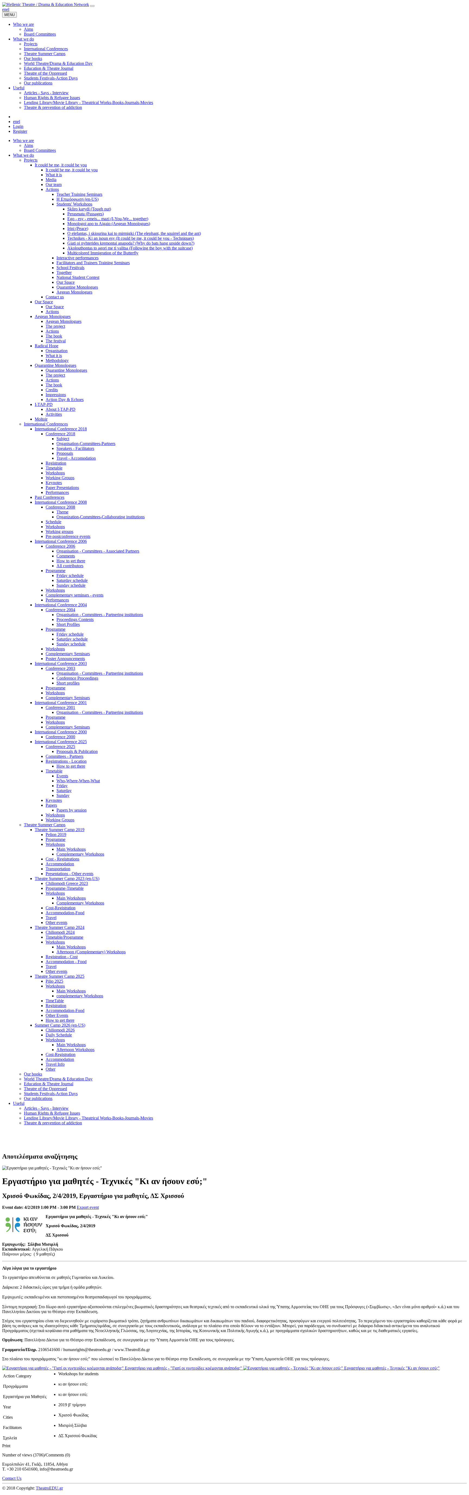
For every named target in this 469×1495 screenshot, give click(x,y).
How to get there (70, 561)
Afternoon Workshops (75, 1049)
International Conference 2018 (61, 429)
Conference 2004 (60, 609)
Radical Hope (46, 345)
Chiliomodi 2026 (60, 1030)
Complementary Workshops (80, 854)
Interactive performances (77, 258)
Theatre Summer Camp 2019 (59, 829)
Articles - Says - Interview (46, 1108)
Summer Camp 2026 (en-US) (60, 1025)
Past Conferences (49, 497)
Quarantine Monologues (77, 287)
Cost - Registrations (62, 859)
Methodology (57, 360)
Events (62, 776)
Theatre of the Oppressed (45, 1088)
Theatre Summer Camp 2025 (59, 976)
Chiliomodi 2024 (60, 932)
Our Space (65, 282)
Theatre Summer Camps (44, 824)
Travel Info (55, 1064)
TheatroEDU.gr (49, 1488)
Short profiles (68, 683)
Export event (88, 1207)
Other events (56, 922)
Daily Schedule (59, 1035)
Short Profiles (68, 624)
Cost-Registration (60, 908)
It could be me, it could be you (61, 165)
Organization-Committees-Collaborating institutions (100, 517)
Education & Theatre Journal (48, 1083)
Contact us (55, 297)
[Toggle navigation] (92, 6)
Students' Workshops (74, 204)
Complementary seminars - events (74, 595)
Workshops (55, 473)
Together (64, 272)
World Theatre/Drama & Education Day (58, 1079)
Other (50, 1069)
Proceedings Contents (75, 619)
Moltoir (41, 419)
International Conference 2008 (61, 502)
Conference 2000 (60, 736)
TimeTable (55, 1000)
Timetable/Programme (64, 937)
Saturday (64, 790)
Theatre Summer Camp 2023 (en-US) (67, 878)
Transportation (58, 868)
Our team (54, 184)
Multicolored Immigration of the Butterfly (102, 253)
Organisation (57, 350)
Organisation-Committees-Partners (85, 443)
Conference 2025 (60, 746)
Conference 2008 (60, 507)
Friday (62, 785)
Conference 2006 (60, 546)
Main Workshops (71, 849)
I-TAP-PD (44, 404)
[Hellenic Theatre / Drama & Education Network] (45, 4)
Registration (56, 463)
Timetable (54, 468)
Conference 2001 (60, 707)
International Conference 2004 (61, 605)
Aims (28, 145)
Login (18, 126)
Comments (65, 556)
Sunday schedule (70, 585)
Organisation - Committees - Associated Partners (97, 551)
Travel (51, 917)
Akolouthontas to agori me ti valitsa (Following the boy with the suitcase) (130, 248)
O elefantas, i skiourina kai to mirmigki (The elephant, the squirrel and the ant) (134, 233)
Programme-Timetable (65, 888)
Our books (33, 1074)
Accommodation (60, 864)
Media (51, 179)
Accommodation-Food (65, 912)
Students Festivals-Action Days (51, 1093)
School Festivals (70, 267)
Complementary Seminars (68, 653)
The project (55, 326)
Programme (55, 570)
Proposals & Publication (77, 751)
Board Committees (40, 150)
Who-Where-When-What (78, 780)
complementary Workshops (79, 995)
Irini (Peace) (77, 228)
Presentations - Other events (69, 873)
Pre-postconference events (68, 536)
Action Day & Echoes (65, 399)
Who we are (23, 140)
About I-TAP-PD (60, 409)
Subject (62, 438)
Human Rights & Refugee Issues (52, 1113)
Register (20, 131)
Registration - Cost (62, 956)
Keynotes (54, 482)
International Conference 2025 (61, 741)
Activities (54, 414)
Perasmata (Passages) (85, 214)
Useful (18, 1103)
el (7, 9)
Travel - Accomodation (76, 458)
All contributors (69, 565)
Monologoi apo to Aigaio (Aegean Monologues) (108, 223)
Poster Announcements (65, 658)
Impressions (56, 394)
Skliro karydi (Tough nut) (89, 209)
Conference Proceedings (77, 678)
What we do (23, 155)
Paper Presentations (62, 487)
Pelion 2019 (56, 834)
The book (54, 336)
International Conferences (46, 424)
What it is (54, 174)
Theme (62, 512)
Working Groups (60, 477)
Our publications (38, 1098)
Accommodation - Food (66, 961)
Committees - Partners (64, 756)
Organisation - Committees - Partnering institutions (99, 614)
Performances (57, 492)
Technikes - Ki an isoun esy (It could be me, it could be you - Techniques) (130, 238)
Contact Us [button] (11, 1478)
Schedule (53, 521)
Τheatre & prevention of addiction (53, 1123)
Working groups (59, 531)
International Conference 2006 (61, 541)
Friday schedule (70, 575)
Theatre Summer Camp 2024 (59, 927)
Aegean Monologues (74, 292)
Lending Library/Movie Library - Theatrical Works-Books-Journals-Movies (88, 1118)
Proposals (64, 453)
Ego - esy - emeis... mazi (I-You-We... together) (107, 218)
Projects (30, 160)
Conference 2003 (60, 668)
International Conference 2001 (61, 702)
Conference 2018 (60, 433)
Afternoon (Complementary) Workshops (91, 952)
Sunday (62, 795)
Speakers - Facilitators (75, 448)
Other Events (57, 1015)
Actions (52, 189)
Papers (51, 805)
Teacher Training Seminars (79, 194)
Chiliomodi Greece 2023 (67, 883)
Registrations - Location (66, 761)
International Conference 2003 (61, 663)
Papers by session (71, 810)
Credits (52, 389)
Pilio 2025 (54, 981)
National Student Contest (77, 277)
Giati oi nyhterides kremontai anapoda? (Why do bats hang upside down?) (130, 243)
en (4, 9)
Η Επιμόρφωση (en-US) (77, 199)
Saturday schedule (72, 580)
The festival (56, 341)
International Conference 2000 (61, 732)
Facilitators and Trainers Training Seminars (93, 262)
